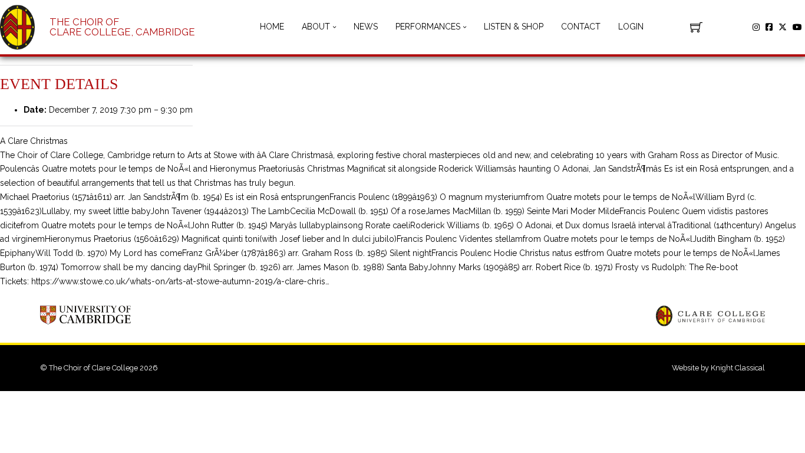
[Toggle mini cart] (696, 27)
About (316, 26)
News (366, 26)
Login (631, 26)
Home (272, 26)
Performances (427, 26)
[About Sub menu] (334, 27)
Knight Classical (738, 367)
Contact (581, 26)
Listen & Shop (513, 26)
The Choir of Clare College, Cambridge (122, 27)
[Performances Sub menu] (464, 27)
